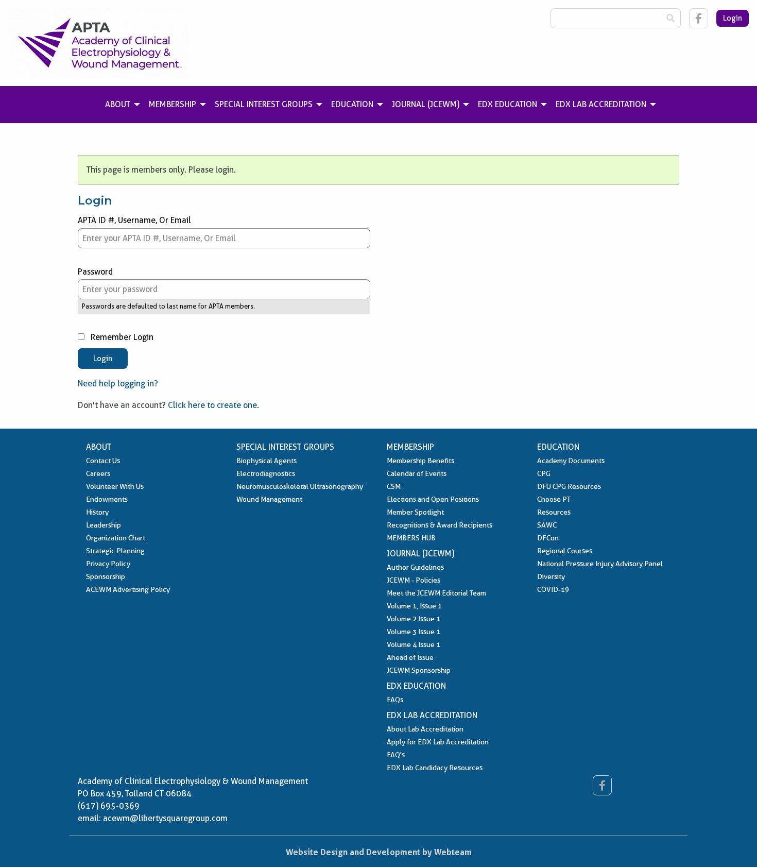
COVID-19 (553, 589)
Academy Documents (571, 460)
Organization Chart (115, 538)
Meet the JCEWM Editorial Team (436, 593)
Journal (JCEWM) (420, 553)
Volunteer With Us (115, 486)
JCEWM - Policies (413, 580)
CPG (543, 473)
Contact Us (103, 460)
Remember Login (121, 337)
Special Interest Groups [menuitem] (264, 104)
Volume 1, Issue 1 (414, 606)
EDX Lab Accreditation (432, 715)
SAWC (547, 525)
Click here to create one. (213, 405)
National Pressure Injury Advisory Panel (600, 563)
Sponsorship (105, 576)
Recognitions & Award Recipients (439, 525)
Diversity (551, 576)
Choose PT (554, 499)
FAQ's (396, 755)
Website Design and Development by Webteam (379, 852)
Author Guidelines (415, 567)
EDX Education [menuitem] (507, 104)
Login (732, 18)
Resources (554, 512)
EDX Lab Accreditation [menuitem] (601, 104)
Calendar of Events (416, 473)
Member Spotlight (415, 512)
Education (558, 447)
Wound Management (269, 499)
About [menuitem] (117, 104)
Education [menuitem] (352, 104)
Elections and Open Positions (433, 499)
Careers (98, 473)
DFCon (548, 538)
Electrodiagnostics (265, 473)
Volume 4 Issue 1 (413, 644)
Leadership (103, 525)
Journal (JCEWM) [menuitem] (425, 104)
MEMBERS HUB (411, 538)
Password (95, 272)
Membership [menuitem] (172, 104)
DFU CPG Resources (569, 486)
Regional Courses (564, 551)
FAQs (395, 699)
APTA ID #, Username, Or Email (134, 220)
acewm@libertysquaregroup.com (165, 818)
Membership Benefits (420, 460)
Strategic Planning (115, 551)
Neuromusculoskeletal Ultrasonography (299, 486)
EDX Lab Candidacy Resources (435, 767)
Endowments (107, 499)
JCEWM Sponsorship (419, 670)
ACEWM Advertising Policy (128, 589)
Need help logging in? (118, 383)
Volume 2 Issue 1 (413, 619)
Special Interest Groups (285, 447)
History (97, 512)
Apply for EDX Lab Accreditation (438, 742)
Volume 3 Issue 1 (413, 631)
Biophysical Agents (266, 460)
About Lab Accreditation (425, 729)
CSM (394, 486)
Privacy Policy (108, 563)
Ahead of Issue (410, 657)
